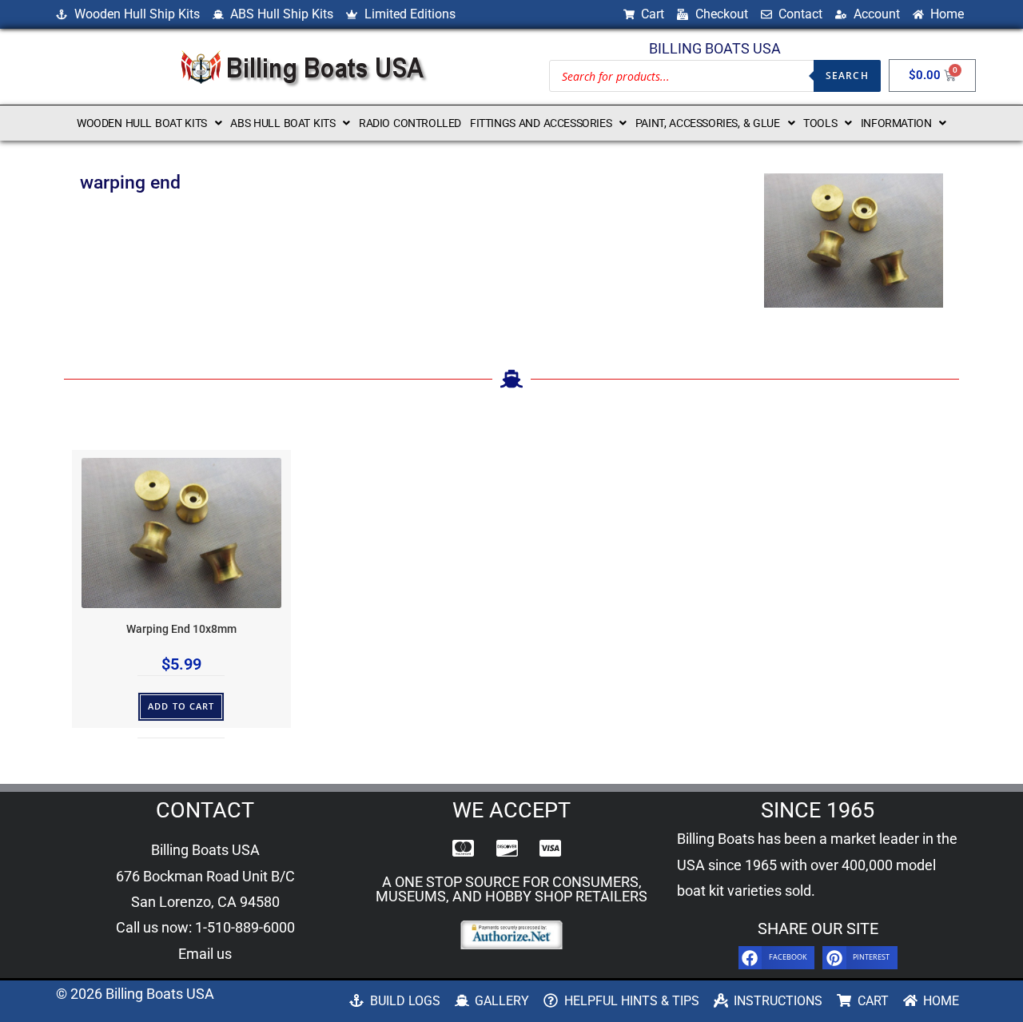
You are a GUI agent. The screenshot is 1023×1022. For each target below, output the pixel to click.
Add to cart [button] (181, 706)
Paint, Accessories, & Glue (707, 123)
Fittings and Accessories (540, 123)
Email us (205, 953)
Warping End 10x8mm (181, 629)
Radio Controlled (410, 123)
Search (847, 75)
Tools (820, 123)
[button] (149, 123)
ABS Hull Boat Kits (282, 123)
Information (896, 123)
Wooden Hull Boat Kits (142, 123)
